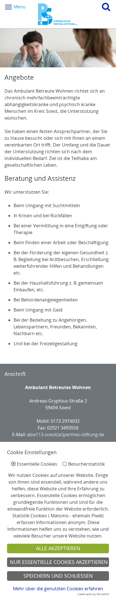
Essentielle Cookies (37, 464)
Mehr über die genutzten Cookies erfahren (58, 589)
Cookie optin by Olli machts (93, 594)
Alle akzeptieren (58, 548)
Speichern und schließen (58, 576)
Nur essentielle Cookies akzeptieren (59, 562)
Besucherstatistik (86, 464)
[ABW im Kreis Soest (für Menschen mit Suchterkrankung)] (58, 14)
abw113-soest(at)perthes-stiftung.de (65, 434)
